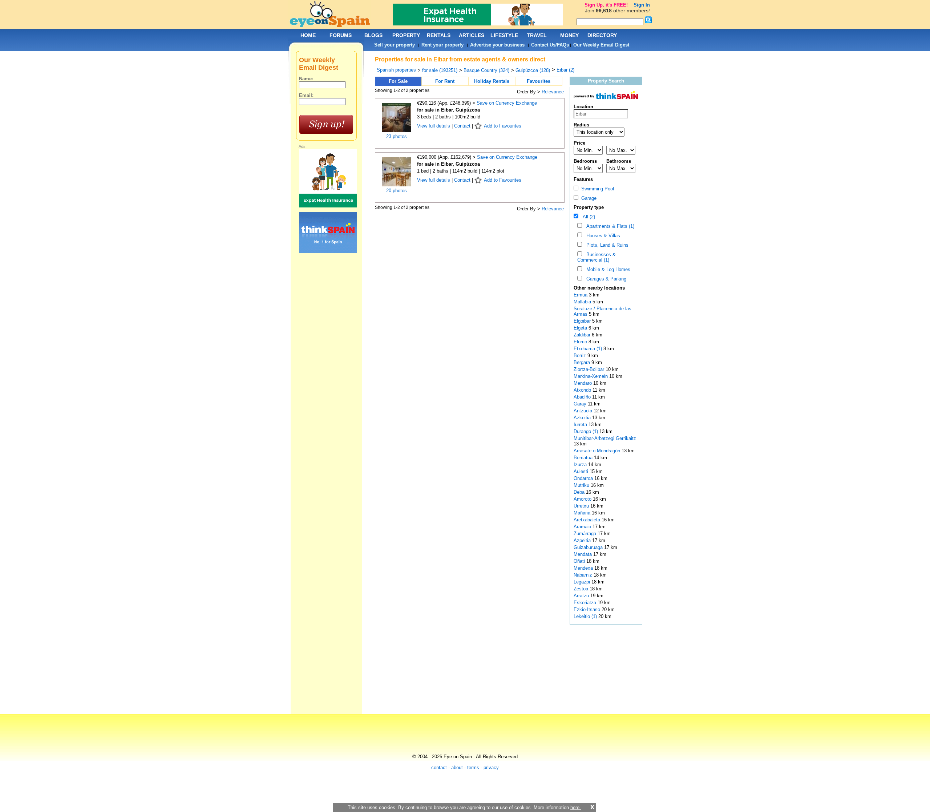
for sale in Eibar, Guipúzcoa (448, 110)
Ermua (581, 295)
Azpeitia (583, 540)
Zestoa (582, 588)
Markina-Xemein (591, 376)
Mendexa (584, 568)
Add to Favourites (502, 126)
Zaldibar (583, 335)
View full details (434, 126)
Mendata (583, 554)
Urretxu (582, 506)
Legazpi (582, 582)
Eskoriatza (586, 602)
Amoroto (583, 499)
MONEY (569, 35)
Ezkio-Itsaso (588, 609)
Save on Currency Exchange (507, 103)
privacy (491, 767)
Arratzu (582, 595)
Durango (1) (586, 431)
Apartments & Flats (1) (608, 226)
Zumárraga (586, 533)
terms (473, 767)
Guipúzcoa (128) (532, 70)
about (457, 767)
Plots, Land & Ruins (605, 245)
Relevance (553, 91)
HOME (308, 35)
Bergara (582, 362)
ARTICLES (471, 35)
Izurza (581, 464)
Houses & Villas (601, 235)
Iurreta (581, 424)
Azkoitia (583, 417)
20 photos (396, 190)
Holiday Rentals (491, 81)
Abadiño (583, 397)
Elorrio (581, 341)
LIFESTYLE (504, 35)
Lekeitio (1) (585, 616)
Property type (589, 207)
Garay (581, 404)
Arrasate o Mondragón (598, 450)
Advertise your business (497, 45)
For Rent (444, 81)
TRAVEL (537, 35)
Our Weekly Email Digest (601, 45)
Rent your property (442, 45)
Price (579, 143)
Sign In (642, 5)
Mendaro (583, 383)
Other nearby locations (599, 288)
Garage (587, 198)
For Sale (398, 81)
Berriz (580, 355)
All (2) (587, 216)
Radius (581, 125)
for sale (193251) (439, 70)
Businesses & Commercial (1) (596, 257)
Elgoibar (583, 321)
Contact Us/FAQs (550, 45)
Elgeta (581, 328)
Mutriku (582, 485)
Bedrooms (585, 161)
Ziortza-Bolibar (590, 369)
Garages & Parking (604, 279)
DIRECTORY (602, 35)
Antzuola (584, 410)
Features (583, 179)
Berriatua (584, 457)
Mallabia (583, 301)
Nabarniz (584, 575)
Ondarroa (584, 478)
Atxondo (583, 390)
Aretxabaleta (588, 519)
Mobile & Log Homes (606, 269)
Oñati (580, 561)
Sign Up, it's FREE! (606, 5)
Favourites (538, 81)
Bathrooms (618, 161)
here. (575, 807)
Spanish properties (396, 70)
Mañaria (583, 513)
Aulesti (582, 471)
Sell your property (394, 45)
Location (583, 106)
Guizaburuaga (589, 547)
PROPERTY (406, 35)
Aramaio (583, 526)
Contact (462, 126)
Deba (580, 492)
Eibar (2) (565, 70)
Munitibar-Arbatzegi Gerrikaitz (605, 438)
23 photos (396, 136)
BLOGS (373, 35)
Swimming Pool (596, 188)
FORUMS (340, 35)
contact (439, 767)
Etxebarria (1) (588, 348)
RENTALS (438, 35)
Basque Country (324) (486, 70)
